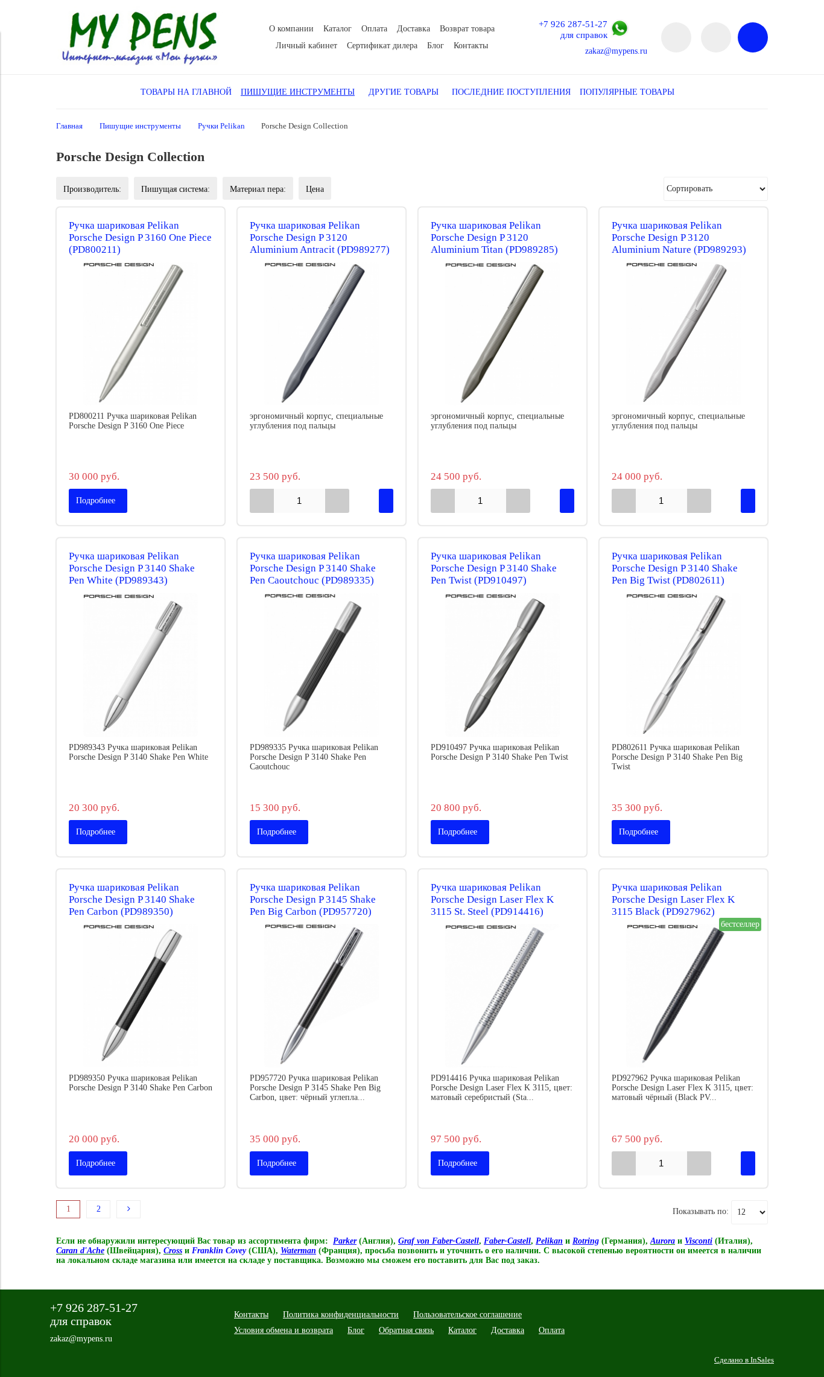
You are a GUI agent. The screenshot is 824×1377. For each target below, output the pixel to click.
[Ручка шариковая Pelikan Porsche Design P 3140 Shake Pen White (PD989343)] (140, 665)
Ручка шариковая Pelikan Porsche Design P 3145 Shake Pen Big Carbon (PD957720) (313, 899)
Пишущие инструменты (140, 126)
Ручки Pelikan (221, 126)
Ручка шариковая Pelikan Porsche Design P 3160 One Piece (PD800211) (140, 237)
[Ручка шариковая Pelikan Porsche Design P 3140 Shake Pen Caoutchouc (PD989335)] (321, 665)
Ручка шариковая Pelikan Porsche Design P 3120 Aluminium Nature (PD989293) (679, 237)
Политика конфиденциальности (341, 1314)
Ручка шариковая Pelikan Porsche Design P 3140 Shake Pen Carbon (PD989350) (132, 899)
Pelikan (549, 1240)
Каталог (337, 28)
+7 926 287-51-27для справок (573, 29)
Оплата (374, 28)
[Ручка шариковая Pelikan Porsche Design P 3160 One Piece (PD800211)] (140, 333)
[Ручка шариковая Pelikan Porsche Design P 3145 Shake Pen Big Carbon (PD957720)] (321, 995)
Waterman (298, 1250)
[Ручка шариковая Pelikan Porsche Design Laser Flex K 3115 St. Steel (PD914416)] (502, 995)
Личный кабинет (306, 45)
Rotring (585, 1240)
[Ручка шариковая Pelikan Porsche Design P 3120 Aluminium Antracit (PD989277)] (321, 333)
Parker (345, 1240)
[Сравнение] (716, 37)
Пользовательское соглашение (467, 1314)
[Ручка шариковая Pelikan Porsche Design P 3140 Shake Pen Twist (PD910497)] (502, 665)
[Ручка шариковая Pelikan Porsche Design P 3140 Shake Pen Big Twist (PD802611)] (683, 665)
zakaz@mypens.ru (616, 51)
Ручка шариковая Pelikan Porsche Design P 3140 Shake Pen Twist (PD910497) (494, 568)
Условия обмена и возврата (283, 1330)
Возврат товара (467, 28)
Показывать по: (701, 1211)
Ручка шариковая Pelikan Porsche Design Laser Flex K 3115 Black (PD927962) (673, 899)
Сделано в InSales (744, 1360)
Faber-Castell (507, 1240)
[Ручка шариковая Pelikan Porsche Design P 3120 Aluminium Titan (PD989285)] (502, 333)
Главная (69, 126)
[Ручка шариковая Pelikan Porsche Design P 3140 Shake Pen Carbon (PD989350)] (140, 995)
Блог (435, 45)
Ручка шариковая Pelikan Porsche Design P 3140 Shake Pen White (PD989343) (132, 568)
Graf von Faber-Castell (438, 1240)
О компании (291, 28)
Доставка (413, 28)
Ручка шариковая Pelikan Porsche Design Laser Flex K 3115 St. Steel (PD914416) (492, 899)
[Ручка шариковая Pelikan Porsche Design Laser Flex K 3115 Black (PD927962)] (683, 995)
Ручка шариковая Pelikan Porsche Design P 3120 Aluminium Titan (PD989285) (494, 237)
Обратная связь (406, 1330)
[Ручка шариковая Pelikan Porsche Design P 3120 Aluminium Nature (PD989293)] (683, 333)
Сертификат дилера (382, 45)
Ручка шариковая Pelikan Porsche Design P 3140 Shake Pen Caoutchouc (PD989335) (313, 568)
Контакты (471, 45)
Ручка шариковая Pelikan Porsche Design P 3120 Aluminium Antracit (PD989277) (320, 237)
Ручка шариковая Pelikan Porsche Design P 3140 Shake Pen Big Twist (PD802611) (675, 568)
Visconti (698, 1240)
